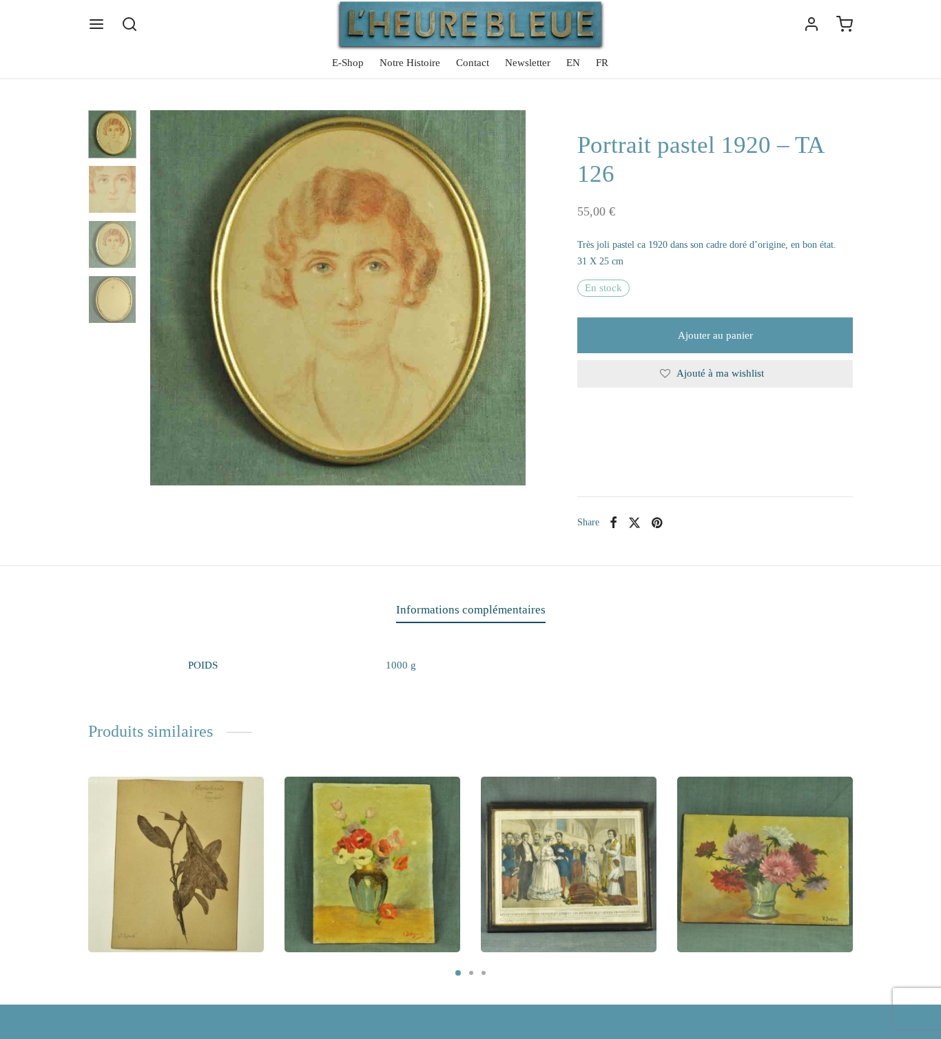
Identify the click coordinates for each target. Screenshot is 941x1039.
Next (512, 298)
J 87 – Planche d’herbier (161, 890)
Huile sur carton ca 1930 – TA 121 (370, 884)
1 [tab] (458, 973)
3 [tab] (484, 973)
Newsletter (527, 62)
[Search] (129, 24)
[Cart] (844, 24)
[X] (634, 522)
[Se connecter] (811, 24)
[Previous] (84, 844)
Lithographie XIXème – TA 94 (567, 890)
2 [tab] (471, 973)
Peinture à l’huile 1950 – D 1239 (756, 884)
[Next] (856, 844)
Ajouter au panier (715, 335)
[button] (146, 933)
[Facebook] (613, 522)
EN (573, 62)
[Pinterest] (657, 522)
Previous (164, 298)
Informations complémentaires (471, 609)
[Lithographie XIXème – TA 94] (568, 864)
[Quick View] (242, 798)
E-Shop (348, 62)
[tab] (471, 610)
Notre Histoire (410, 62)
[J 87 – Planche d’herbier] (176, 864)
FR (602, 62)
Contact (472, 62)
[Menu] (96, 24)
